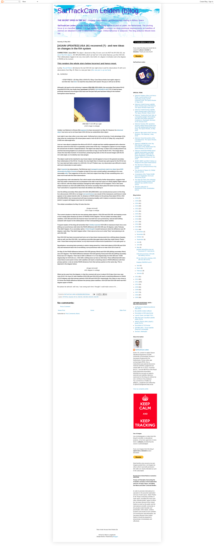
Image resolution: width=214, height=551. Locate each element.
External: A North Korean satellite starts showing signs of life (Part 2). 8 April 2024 (145, 106)
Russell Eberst (67, 68)
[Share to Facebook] (104, 294)
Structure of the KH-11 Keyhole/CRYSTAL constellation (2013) (144, 188)
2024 (137, 203)
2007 (137, 292)
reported (64, 169)
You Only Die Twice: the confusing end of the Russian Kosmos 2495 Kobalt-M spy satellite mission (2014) (145, 182)
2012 (137, 279)
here (75, 82)
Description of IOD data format (144, 313)
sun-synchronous (88, 194)
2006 (137, 295)
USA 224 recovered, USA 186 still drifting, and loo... (145, 254)
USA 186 (85, 297)
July (138, 242)
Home (92, 310)
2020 (137, 214)
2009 (137, 287)
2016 (137, 224)
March (139, 268)
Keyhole (71, 297)
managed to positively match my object (103, 169)
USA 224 (90, 297)
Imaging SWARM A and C (144, 262)
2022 (137, 208)
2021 (137, 211)
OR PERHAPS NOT (102, 89)
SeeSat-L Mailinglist (141, 331)
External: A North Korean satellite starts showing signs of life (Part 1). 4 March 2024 (145, 111)
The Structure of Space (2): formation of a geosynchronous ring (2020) (145, 166)
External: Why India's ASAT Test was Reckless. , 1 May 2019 (146, 134)
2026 (137, 198)
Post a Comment (65, 306)
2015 (137, 227)
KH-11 (75, 297)
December (140, 231)
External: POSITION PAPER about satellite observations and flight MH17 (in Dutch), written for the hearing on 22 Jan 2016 (145, 154)
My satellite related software (143, 311)
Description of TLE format (142, 325)
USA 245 (96, 297)
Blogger (115, 536)
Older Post (123, 310)
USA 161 (80, 297)
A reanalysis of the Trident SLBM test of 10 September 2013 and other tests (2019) (144, 175)
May (138, 247)
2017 (137, 221)
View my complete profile (140, 389)
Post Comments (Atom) (73, 313)
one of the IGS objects (64, 55)
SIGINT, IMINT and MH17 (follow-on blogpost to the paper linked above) (145, 161)
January (139, 273)
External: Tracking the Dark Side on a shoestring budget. (145, 118)
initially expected (95, 225)
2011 (137, 282)
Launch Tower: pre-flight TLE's (144, 315)
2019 (137, 216)
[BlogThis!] (100, 294)
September (140, 239)
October (139, 237)
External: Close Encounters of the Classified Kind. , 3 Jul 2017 (145, 139)
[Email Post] (93, 294)
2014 (137, 229)
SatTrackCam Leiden (142, 350)
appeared (84, 130)
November (140, 234)
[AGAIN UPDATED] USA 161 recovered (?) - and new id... (146, 250)
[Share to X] (102, 294)
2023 (137, 206)
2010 (137, 284)
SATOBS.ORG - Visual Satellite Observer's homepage (144, 328)
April (138, 265)
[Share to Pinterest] (106, 294)
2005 (137, 297)
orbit (66, 173)
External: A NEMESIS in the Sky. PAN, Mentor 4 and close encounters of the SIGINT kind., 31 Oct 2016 (145, 146)
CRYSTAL (65, 297)
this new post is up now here (101, 70)
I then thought (89, 229)
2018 (137, 219)
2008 (137, 289)
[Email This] (97, 294)
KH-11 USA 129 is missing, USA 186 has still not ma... (146, 258)
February (140, 270)
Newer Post (61, 310)
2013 (137, 276)
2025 (137, 201)
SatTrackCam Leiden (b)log (98, 10)
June (138, 245)
